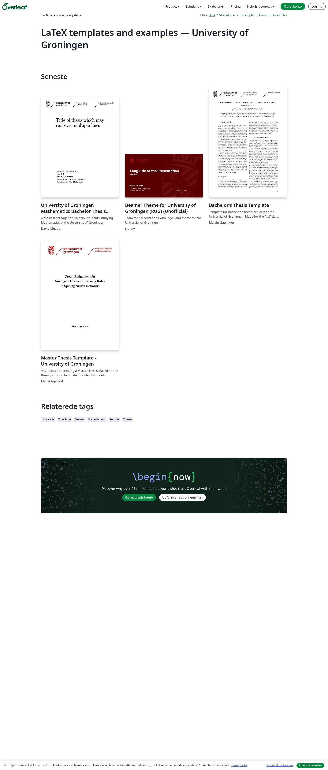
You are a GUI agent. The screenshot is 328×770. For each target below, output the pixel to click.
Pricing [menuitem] (236, 6)
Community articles (273, 15)
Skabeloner (227, 15)
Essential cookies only (280, 765)
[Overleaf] (14, 6)
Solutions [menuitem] (192, 6)
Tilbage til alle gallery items (61, 15)
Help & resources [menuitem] (259, 6)
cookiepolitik (239, 765)
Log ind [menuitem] (317, 6)
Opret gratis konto (139, 497)
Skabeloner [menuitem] (216, 6)
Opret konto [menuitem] (293, 6)
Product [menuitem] (171, 6)
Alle (212, 15)
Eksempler (247, 15)
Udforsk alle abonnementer (182, 497)
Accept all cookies (310, 765)
